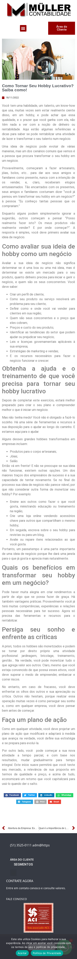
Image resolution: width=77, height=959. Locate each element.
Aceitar (22, 953)
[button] (23, 28)
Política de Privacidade (47, 953)
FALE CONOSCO (16, 899)
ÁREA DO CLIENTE (22, 859)
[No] (70, 946)
